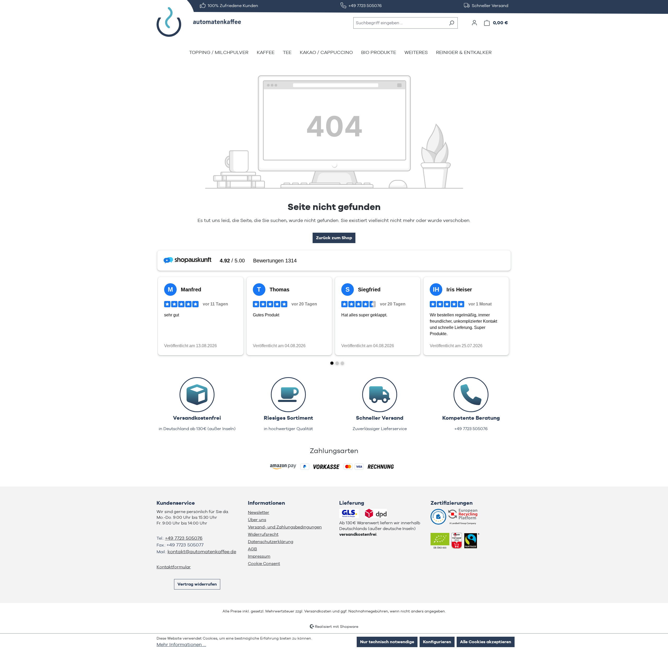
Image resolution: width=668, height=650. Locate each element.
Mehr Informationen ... (181, 644)
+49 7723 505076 (183, 538)
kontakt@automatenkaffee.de (202, 551)
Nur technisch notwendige (387, 641)
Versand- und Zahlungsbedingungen (285, 527)
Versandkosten (317, 611)
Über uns (257, 519)
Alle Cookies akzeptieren (485, 641)
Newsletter (258, 512)
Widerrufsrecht (263, 534)
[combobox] (399, 23)
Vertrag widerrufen (197, 584)
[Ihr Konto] (474, 22)
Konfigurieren (437, 641)
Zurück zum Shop (334, 237)
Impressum (259, 556)
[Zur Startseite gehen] (196, 22)
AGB (252, 548)
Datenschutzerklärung (270, 541)
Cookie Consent (264, 563)
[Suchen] (451, 23)
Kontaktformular (174, 566)
